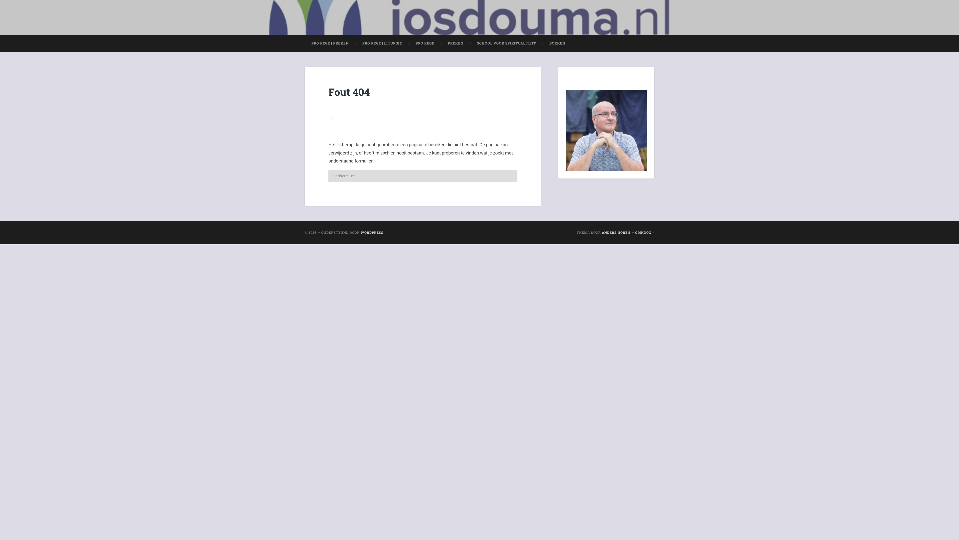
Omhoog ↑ (644, 232)
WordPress (372, 232)
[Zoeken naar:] (422, 176)
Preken (456, 43)
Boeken (557, 43)
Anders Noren (616, 232)
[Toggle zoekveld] (645, 43)
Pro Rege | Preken (330, 43)
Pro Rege (425, 43)
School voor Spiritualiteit (506, 43)
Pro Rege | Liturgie (382, 43)
